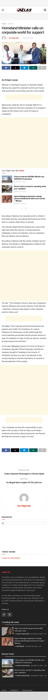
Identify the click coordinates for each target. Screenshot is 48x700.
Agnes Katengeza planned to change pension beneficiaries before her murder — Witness (29, 198)
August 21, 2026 (37, 634)
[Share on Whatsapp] (33, 68)
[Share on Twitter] (15, 68)
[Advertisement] (24, 3)
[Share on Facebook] (6, 68)
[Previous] (22, 208)
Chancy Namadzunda (23, 634)
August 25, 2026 (20, 204)
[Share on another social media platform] (42, 68)
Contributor (20, 646)
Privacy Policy (27, 690)
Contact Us (14, 690)
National (11, 24)
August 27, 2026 (20, 182)
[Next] (26, 208)
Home (4, 24)
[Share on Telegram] (24, 68)
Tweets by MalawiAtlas (11, 558)
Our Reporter (14, 38)
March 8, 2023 (28, 38)
